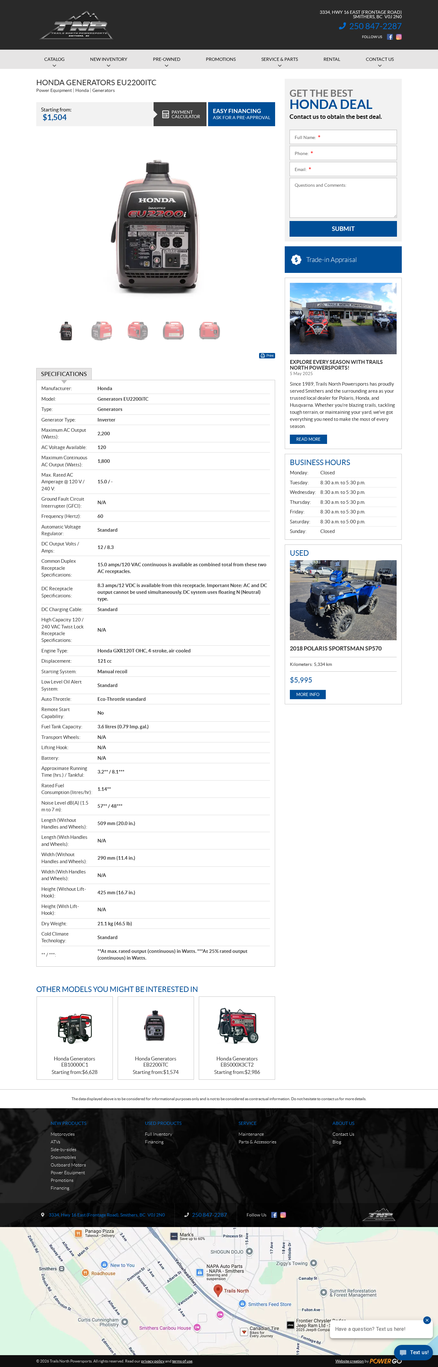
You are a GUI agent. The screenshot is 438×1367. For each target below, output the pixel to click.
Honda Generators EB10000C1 (74, 1062)
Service (248, 1123)
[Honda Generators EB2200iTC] (156, 1026)
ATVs (55, 1141)
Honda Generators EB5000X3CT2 (237, 1062)
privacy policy (152, 1361)
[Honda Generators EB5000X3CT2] (237, 1026)
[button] (49, 225)
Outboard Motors (68, 1164)
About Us (343, 1123)
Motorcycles (63, 1134)
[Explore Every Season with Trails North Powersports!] (343, 318)
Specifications (64, 374)
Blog (337, 1141)
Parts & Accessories (257, 1141)
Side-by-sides (63, 1149)
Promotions (62, 1180)
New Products (68, 1123)
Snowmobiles (63, 1157)
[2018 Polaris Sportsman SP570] (343, 600)
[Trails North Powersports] (76, 25)
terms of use (182, 1361)
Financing (60, 1188)
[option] (155, 225)
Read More (308, 439)
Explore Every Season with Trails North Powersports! (336, 365)
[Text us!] (413, 1354)
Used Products (163, 1123)
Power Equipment (68, 1172)
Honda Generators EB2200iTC (155, 1062)
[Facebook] (390, 37)
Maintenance (251, 1134)
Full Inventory (158, 1134)
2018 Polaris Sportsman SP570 (336, 648)
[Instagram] (399, 37)
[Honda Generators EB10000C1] (75, 1026)
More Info (307, 694)
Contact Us (343, 1134)
